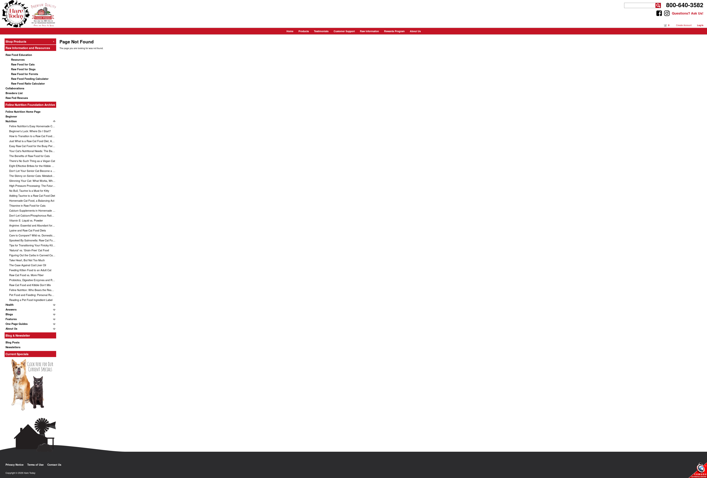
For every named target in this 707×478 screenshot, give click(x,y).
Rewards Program (394, 31)
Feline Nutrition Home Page (23, 111)
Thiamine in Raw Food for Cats (27, 205)
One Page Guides (17, 324)
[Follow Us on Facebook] (659, 13)
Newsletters (13, 347)
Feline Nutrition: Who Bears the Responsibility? (32, 290)
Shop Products (30, 41)
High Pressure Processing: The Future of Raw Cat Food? (32, 186)
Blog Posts (13, 342)
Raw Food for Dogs (23, 69)
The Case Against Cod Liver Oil (27, 265)
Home (289, 31)
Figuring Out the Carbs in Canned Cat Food (32, 255)
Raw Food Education (19, 55)
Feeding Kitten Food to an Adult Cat (30, 270)
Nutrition (11, 121)
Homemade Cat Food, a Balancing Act (31, 200)
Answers (11, 309)
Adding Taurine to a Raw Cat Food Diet (32, 195)
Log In (700, 25)
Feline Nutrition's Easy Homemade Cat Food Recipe (32, 126)
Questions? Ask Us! (687, 13)
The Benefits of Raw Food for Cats (29, 156)
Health (10, 304)
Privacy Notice (15, 464)
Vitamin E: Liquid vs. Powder (26, 220)
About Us (11, 328)
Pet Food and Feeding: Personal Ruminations (32, 295)
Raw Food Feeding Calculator (30, 79)
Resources (18, 59)
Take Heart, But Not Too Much (27, 260)
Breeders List (14, 93)
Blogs (9, 314)
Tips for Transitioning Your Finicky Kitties (32, 245)
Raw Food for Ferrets (24, 74)
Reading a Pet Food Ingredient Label (30, 300)
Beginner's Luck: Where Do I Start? (30, 131)
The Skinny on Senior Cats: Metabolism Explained (32, 176)
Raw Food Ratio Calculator (28, 83)
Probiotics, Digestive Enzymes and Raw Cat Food (32, 280)
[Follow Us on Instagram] (667, 13)
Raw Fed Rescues (17, 98)
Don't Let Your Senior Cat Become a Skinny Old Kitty (32, 171)
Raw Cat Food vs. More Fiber (26, 275)
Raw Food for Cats (23, 64)
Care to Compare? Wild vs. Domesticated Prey (32, 235)
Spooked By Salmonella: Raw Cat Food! (32, 240)
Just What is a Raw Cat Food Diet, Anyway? (32, 141)
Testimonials (321, 31)
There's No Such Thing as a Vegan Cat (32, 161)
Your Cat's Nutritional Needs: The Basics (32, 151)
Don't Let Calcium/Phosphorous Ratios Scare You (32, 215)
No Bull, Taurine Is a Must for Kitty (29, 190)
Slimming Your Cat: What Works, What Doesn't (32, 181)
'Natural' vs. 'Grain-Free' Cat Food (29, 250)
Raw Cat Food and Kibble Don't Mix (30, 285)
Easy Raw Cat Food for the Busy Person (32, 146)
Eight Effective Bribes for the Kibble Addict (32, 166)
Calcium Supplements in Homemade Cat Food (32, 210)
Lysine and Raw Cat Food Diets (27, 230)
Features (11, 319)
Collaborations (15, 88)
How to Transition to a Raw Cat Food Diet (32, 136)
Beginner (11, 116)
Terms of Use (35, 464)
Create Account (684, 25)
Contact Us (54, 464)
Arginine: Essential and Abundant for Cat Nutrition (32, 225)
